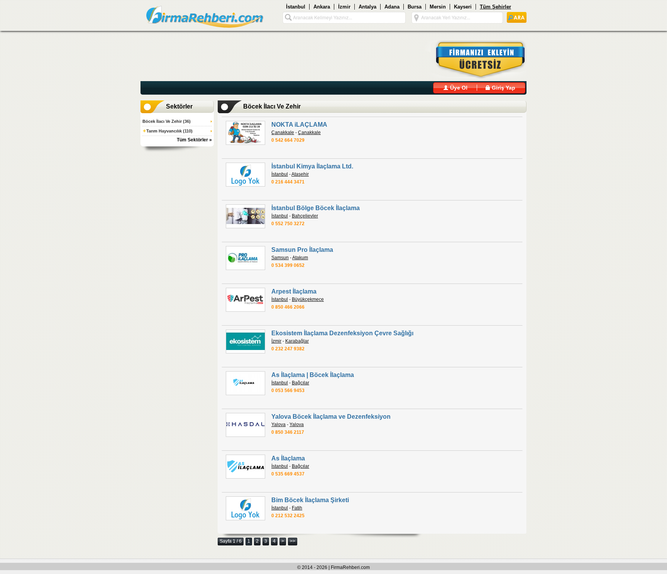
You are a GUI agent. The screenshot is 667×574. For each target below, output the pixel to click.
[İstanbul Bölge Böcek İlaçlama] (245, 216)
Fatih (297, 508)
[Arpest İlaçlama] (245, 300)
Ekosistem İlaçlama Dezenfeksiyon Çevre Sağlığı (342, 333)
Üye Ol (458, 88)
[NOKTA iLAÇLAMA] (245, 133)
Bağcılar (300, 382)
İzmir (344, 7)
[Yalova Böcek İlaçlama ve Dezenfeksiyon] (245, 425)
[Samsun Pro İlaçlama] (245, 258)
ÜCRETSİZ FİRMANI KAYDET (475, 59)
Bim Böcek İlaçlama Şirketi (310, 500)
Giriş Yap (502, 88)
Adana (392, 7)
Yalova (278, 424)
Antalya (367, 7)
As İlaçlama (288, 458)
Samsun (280, 257)
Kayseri (463, 7)
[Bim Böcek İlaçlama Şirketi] (245, 508)
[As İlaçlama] (245, 467)
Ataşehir (300, 174)
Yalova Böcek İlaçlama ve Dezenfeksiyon (331, 416)
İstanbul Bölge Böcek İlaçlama (315, 208)
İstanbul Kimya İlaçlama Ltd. (312, 166)
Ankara (321, 7)
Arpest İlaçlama (294, 291)
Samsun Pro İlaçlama (302, 249)
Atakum (300, 257)
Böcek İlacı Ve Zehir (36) (166, 121)
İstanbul (295, 7)
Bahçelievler (305, 216)
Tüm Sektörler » (194, 140)
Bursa (415, 7)
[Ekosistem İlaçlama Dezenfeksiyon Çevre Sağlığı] (245, 341)
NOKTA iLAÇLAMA (299, 124)
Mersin (438, 7)
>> (292, 541)
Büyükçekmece (308, 299)
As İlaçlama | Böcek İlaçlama (312, 375)
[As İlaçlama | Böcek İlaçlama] (245, 383)
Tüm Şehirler (495, 7)
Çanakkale (282, 132)
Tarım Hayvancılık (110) (168, 131)
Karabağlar (297, 341)
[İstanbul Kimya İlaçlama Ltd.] (245, 175)
